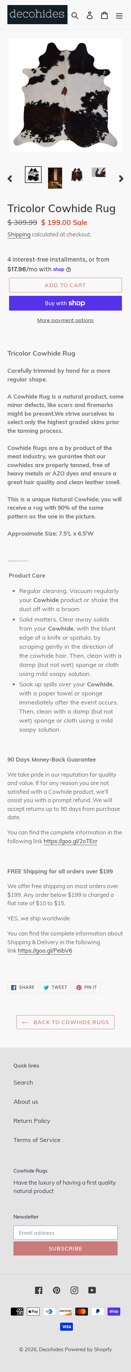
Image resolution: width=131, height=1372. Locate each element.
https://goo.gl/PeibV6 (45, 950)
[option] (33, 175)
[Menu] (119, 14)
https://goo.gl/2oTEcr (70, 840)
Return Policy (31, 1121)
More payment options (65, 320)
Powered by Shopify (88, 1349)
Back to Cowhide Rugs (71, 1022)
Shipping (19, 234)
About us (25, 1101)
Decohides (51, 1349)
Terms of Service (36, 1140)
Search (23, 1082)
